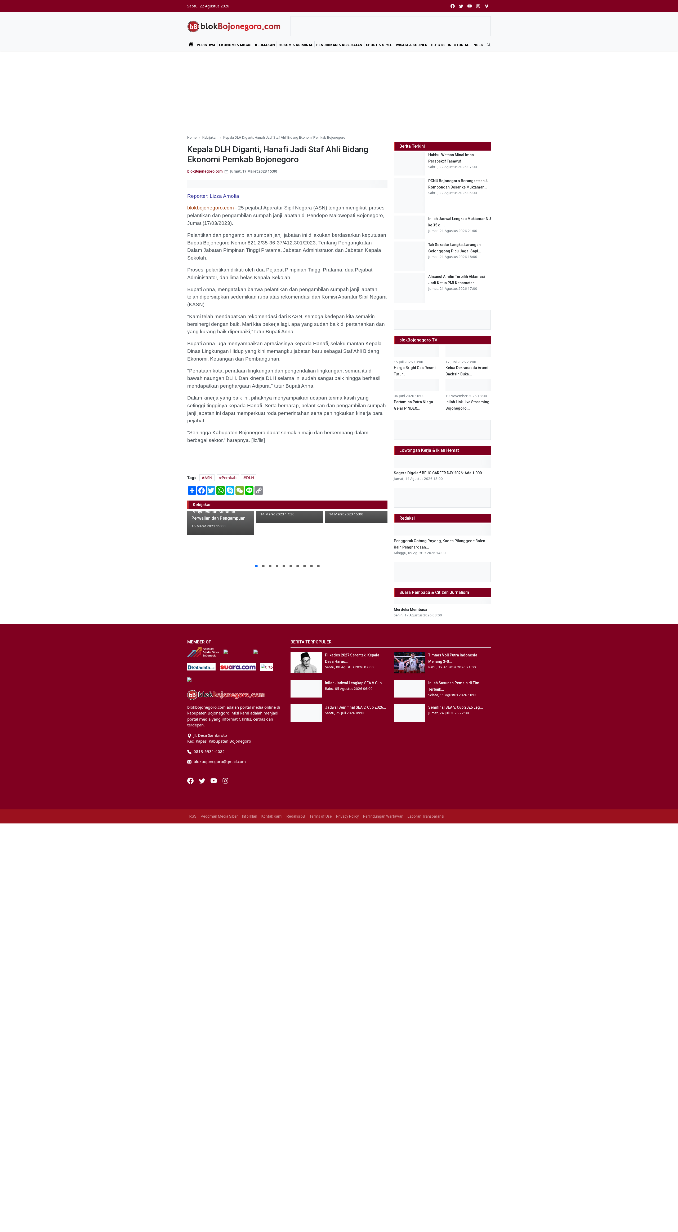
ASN (208, 477)
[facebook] (452, 6)
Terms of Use (320, 816)
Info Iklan (249, 816)
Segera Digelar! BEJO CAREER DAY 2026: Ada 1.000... (439, 473)
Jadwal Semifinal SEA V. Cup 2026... (355, 707)
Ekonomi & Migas (235, 45)
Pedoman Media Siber (219, 816)
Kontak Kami (271, 816)
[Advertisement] (339, 91)
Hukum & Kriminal (296, 45)
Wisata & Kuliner (411, 45)
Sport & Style (379, 45)
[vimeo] (486, 6)
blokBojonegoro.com (205, 171)
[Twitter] (202, 780)
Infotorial (458, 45)
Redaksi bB (296, 816)
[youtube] (469, 6)
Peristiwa (206, 45)
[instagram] (478, 6)
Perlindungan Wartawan (383, 816)
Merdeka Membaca (410, 609)
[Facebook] (191, 780)
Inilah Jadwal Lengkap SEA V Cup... (355, 683)
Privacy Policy (347, 816)
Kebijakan (265, 45)
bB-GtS (437, 45)
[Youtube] (214, 780)
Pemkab (229, 477)
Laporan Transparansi (426, 816)
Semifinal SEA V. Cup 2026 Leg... (455, 707)
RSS (193, 816)
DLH (250, 477)
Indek (477, 45)
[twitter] (461, 6)
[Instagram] (225, 780)
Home (192, 137)
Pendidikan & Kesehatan (339, 45)
